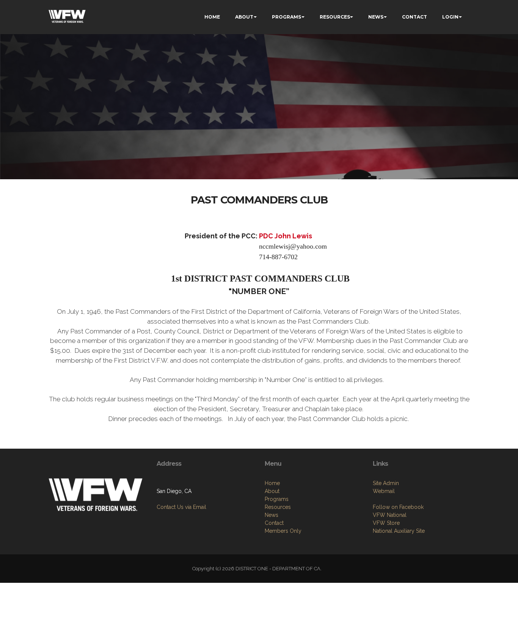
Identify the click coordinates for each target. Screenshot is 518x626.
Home (272, 483)
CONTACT (414, 17)
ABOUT (244, 17)
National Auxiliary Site (399, 531)
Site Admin (386, 483)
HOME (212, 17)
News (271, 515)
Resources (278, 507)
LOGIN (450, 17)
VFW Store (386, 523)
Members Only (283, 531)
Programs (277, 499)
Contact (274, 523)
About (272, 491)
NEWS (375, 17)
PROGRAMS (286, 17)
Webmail (384, 491)
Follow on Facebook (398, 507)
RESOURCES (335, 17)
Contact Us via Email (181, 507)
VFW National (390, 515)
